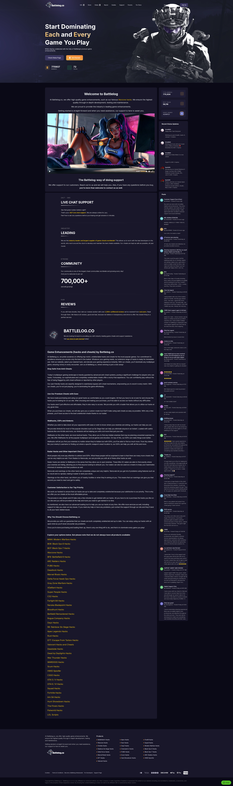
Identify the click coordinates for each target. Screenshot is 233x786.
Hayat (167, 253)
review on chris (168, 341)
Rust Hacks (124, 743)
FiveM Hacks (149, 740)
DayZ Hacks (125, 746)
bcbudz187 (169, 420)
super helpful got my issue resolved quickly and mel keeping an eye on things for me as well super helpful (174, 355)
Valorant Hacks (102, 761)
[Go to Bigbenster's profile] (161, 510)
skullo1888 (169, 373)
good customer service (170, 382)
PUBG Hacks (125, 752)
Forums (130, 5)
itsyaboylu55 (169, 359)
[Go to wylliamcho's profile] (161, 548)
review (166, 405)
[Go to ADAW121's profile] (182, 113)
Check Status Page (54, 58)
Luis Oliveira (169, 476)
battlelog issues (168, 418)
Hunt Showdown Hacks (128, 758)
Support (121, 5)
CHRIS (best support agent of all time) (175, 310)
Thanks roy (167, 454)
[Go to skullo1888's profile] (161, 372)
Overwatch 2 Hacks (127, 749)
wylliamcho (169, 549)
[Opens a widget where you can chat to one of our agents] (226, 783)
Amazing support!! (169, 475)
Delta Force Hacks (103, 752)
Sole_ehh (168, 407)
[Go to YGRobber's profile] (161, 495)
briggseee (169, 384)
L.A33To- (168, 292)
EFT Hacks (101, 758)
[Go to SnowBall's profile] (162, 130)
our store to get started (75, 339)
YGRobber (169, 497)
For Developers (88, 772)
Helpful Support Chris (170, 586)
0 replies (173, 137)
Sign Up (184, 5)
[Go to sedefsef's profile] (161, 587)
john (165, 228)
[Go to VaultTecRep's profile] (161, 272)
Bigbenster (169, 511)
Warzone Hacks (103, 743)
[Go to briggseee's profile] (161, 383)
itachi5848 (169, 230)
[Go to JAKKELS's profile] (161, 455)
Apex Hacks (125, 740)
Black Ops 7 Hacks (151, 752)
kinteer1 (168, 201)
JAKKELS (168, 456)
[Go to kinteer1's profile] (161, 200)
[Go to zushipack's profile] (161, 342)
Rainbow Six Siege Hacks (106, 749)
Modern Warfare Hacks (152, 746)
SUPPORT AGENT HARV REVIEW (173, 568)
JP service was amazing (171, 237)
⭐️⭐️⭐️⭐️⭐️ (168, 372)
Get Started (76, 58)
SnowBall (168, 129)
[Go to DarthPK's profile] (162, 168)
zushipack (169, 343)
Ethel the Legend (169, 330)
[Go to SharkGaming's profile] (161, 331)
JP (165, 395)
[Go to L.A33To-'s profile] (161, 291)
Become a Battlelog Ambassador (74, 772)
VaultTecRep (169, 273)
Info (81, 5)
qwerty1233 (169, 239)
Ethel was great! (169, 603)
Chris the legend (169, 290)
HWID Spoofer (149, 758)
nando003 (169, 219)
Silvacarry (168, 436)
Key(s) (106, 5)
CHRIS (166, 529)
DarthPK (167, 167)
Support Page (98, 772)
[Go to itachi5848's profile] (161, 229)
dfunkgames (169, 604)
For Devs (138, 5)
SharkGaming (169, 332)
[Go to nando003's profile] (161, 218)
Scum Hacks (125, 755)
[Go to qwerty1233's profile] (161, 238)
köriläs (168, 531)
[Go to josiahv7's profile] (161, 311)
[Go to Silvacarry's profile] (161, 435)
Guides (114, 5)
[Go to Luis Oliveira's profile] (161, 475)
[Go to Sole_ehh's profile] (161, 406)
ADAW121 (166, 114)
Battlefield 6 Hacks (104, 740)
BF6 (165, 272)
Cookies (47, 772)
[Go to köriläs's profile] (161, 530)
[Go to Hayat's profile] (161, 250)
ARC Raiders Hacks (151, 755)
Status (97, 5)
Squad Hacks (149, 743)
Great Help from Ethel (170, 495)
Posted (176, 201)
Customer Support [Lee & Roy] (173, 199)
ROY (165, 434)
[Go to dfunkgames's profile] (161, 603)
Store (89, 5)
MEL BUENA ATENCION (171, 217)
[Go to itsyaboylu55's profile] (161, 354)
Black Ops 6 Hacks (151, 749)
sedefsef (168, 588)
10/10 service (168, 509)
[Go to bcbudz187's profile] (161, 419)
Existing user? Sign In (170, 5)
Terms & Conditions (57, 772)
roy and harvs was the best (172, 548)
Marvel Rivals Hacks (104, 755)
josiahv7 (168, 312)
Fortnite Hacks (102, 746)
